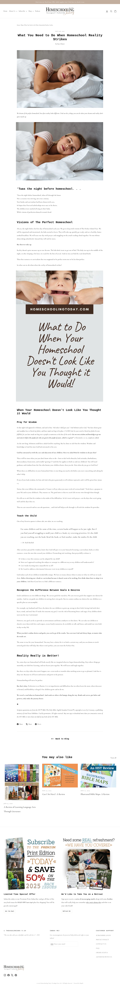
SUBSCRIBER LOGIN (103, 935)
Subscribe (22, 11)
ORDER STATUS (102, 953)
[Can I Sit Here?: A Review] (60, 775)
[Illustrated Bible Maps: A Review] (98, 775)
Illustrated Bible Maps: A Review (95, 794)
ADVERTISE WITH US (104, 957)
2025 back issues (9, 902)
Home (5, 11)
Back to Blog (61, 739)
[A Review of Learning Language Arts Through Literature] (21, 782)
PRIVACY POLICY (102, 940)
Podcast (37, 11)
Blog (22, 25)
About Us (12, 11)
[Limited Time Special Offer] (31, 863)
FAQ (97, 948)
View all (113, 758)
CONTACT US (101, 944)
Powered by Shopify (78, 983)
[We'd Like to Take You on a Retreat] (88, 863)
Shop (30, 11)
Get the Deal (9, 911)
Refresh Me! (67, 911)
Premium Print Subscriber (29, 899)
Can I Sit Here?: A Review (53, 794)
